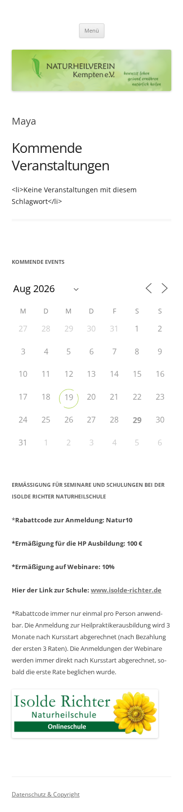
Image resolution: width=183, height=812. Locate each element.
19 (68, 397)
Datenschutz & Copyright (46, 794)
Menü (91, 30)
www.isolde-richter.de (126, 590)
